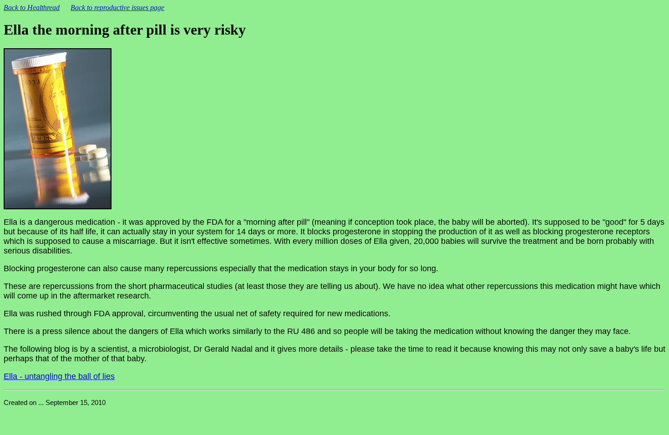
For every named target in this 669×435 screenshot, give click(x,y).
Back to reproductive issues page (117, 7)
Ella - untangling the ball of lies (59, 376)
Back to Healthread (32, 7)
